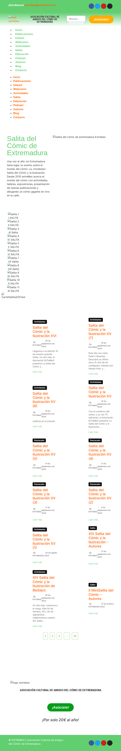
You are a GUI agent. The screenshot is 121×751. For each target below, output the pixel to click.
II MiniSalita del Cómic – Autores (101, 594)
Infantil (19, 38)
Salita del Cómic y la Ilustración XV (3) (44, 496)
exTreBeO (37, 345)
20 (75, 636)
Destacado (39, 440)
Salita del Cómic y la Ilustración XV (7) (100, 331)
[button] (60, 74)
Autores (20, 62)
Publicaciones (24, 34)
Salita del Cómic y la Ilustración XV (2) (100, 496)
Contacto (21, 70)
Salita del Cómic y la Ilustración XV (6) (44, 399)
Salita (19, 50)
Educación (22, 54)
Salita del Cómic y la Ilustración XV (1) (44, 541)
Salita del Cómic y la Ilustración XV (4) (100, 452)
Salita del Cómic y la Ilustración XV (100, 392)
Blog (18, 66)
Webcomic (22, 42)
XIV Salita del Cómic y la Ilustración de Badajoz (44, 583)
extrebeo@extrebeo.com (40, 5)
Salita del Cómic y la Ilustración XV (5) (44, 452)
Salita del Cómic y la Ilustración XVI (44, 331)
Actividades (22, 46)
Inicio (18, 30)
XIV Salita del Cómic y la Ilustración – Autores (99, 540)
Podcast (20, 58)
